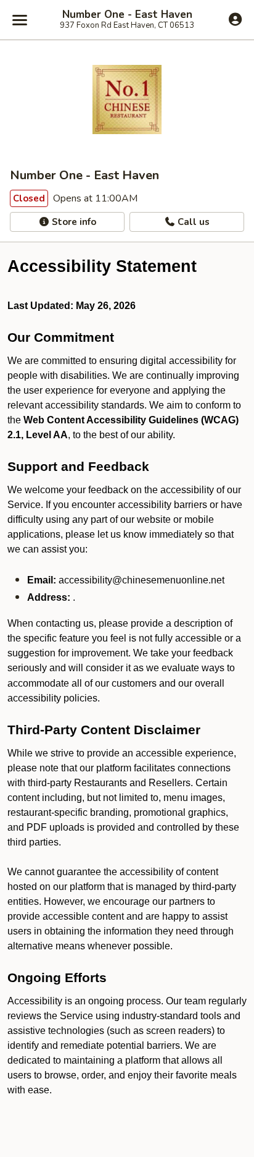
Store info (72, 222)
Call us (192, 222)
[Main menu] (19, 20)
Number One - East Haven (127, 15)
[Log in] (235, 19)
